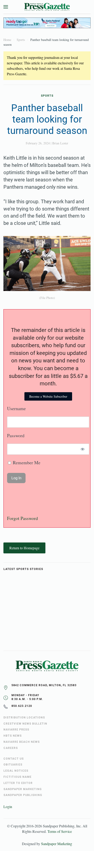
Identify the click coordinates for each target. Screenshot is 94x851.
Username (16, 408)
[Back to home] (47, 7)
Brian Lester (60, 143)
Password (15, 435)
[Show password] (82, 449)
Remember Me (26, 462)
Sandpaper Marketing (56, 843)
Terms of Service (59, 831)
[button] (5, 7)
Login (7, 806)
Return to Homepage (24, 547)
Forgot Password (22, 518)
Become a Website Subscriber (48, 396)
